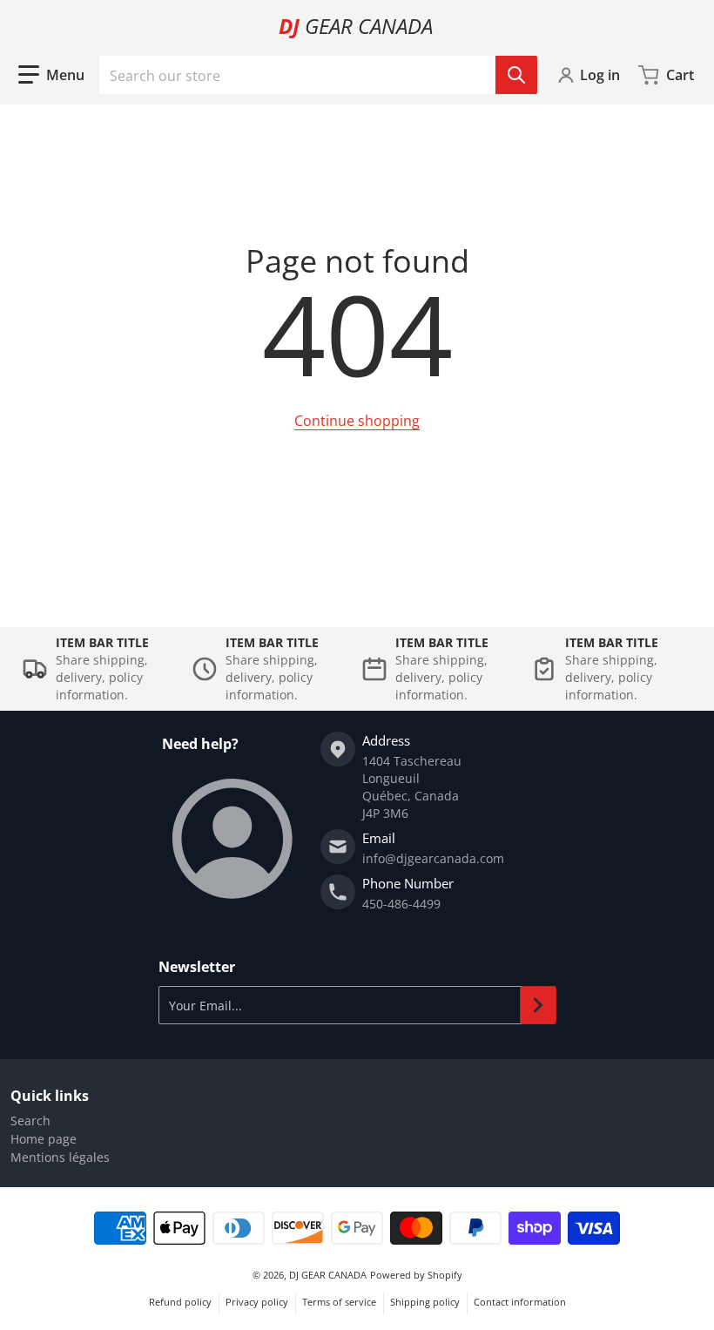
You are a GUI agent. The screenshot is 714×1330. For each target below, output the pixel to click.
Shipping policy (425, 1301)
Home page (43, 1139)
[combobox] (317, 75)
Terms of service (339, 1301)
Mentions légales (60, 1157)
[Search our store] (516, 75)
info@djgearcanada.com (433, 858)
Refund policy (180, 1301)
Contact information (520, 1301)
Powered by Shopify (416, 1274)
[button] (51, 75)
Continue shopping (357, 420)
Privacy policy (257, 1301)
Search (30, 1120)
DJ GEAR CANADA (328, 1274)
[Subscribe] (538, 1005)
